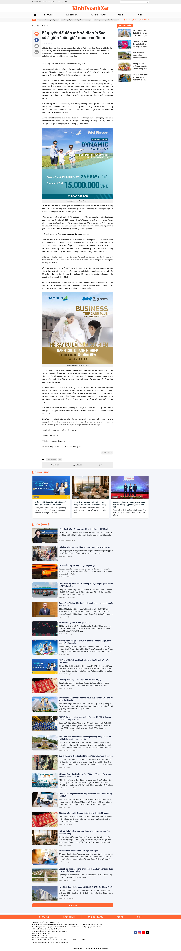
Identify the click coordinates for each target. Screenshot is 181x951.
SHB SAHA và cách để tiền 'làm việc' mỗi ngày (78, 851)
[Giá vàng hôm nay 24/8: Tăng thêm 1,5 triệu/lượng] (45, 685)
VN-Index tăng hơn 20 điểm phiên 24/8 (75, 622)
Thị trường (69, 556)
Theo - (107, 453)
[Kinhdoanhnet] (90, 8)
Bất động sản (70, 898)
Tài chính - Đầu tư (70, 540)
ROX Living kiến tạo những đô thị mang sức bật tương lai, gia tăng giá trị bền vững (129, 504)
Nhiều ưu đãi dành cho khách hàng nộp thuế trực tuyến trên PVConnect (51, 503)
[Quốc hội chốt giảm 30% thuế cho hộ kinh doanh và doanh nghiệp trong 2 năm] (45, 609)
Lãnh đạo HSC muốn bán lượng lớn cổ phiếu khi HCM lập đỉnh (84, 529)
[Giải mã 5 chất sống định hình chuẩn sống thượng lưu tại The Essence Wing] (90, 487)
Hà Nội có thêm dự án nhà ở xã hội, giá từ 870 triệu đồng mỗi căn (86, 887)
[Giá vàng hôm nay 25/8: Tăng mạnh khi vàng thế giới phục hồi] (45, 553)
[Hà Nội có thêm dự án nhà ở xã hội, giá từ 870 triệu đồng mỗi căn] (45, 893)
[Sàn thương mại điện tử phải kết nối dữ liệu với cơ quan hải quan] (45, 762)
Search (146, 1)
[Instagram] (139, 932)
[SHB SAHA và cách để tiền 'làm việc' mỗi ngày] (45, 857)
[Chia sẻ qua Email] (36, 46)
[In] (36, 52)
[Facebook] (135, 932)
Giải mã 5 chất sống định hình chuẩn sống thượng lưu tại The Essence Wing (90, 503)
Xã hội (67, 617)
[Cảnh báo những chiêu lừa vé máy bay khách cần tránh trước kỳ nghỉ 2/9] (45, 799)
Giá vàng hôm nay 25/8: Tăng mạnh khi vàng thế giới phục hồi (84, 547)
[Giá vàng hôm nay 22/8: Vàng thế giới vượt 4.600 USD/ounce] (45, 819)
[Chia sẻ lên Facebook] (36, 40)
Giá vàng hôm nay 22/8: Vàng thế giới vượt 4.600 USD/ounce (84, 813)
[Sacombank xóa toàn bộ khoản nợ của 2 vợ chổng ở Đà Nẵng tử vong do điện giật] (45, 704)
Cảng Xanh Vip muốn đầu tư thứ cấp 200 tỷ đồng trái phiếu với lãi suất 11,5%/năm (100, 20)
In (101, 465)
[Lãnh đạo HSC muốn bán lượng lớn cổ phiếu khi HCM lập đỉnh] (45, 535)
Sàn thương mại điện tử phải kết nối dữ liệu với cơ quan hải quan (86, 756)
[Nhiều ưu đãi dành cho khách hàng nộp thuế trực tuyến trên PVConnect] (51, 487)
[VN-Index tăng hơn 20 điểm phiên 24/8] (45, 628)
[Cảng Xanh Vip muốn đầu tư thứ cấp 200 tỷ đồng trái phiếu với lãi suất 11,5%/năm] (45, 590)
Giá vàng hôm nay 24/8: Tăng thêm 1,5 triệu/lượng (80, 679)
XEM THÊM (73, 905)
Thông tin (36, 497)
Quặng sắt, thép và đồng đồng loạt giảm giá (55, 20)
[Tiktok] (147, 932)
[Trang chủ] (35, 15)
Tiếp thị (68, 654)
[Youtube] (143, 932)
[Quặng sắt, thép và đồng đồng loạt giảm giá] (45, 571)
